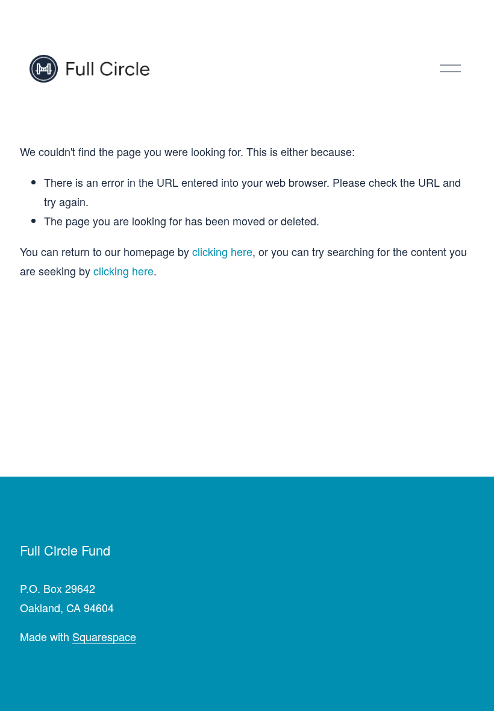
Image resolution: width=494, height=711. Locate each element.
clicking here (222, 251)
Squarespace (104, 636)
